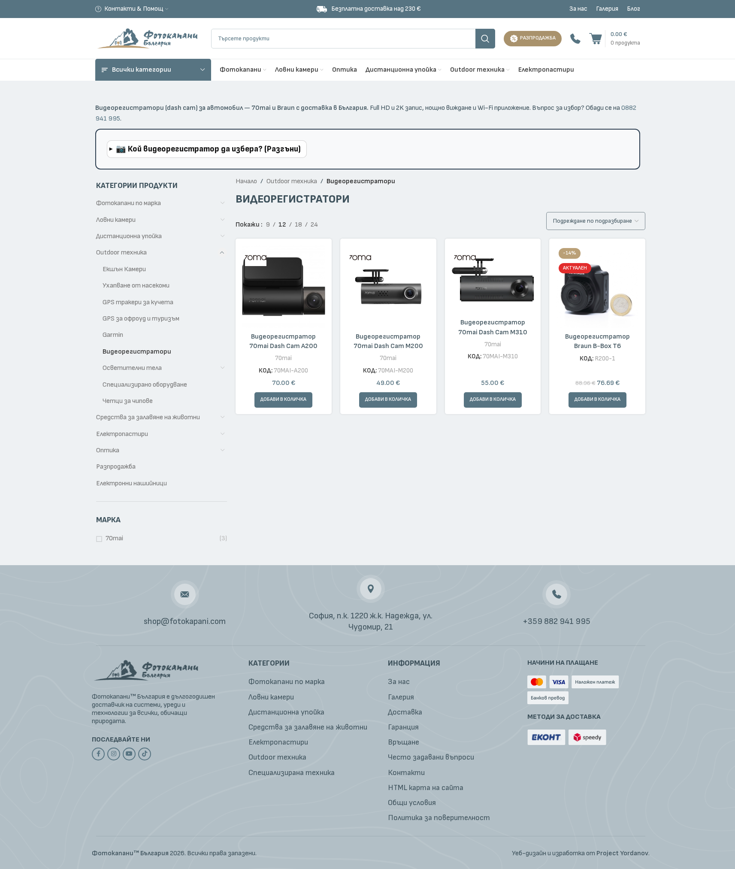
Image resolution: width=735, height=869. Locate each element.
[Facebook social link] (98, 754)
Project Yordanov (622, 853)
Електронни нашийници (131, 483)
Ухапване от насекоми (136, 286)
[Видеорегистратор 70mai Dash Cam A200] (283, 286)
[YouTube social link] (129, 754)
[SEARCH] (485, 38)
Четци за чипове (128, 401)
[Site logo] (149, 38)
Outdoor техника (121, 252)
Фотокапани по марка (128, 203)
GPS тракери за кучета (138, 302)
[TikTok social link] (144, 754)
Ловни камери (116, 220)
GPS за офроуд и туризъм (141, 319)
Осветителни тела (132, 368)
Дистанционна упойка (129, 236)
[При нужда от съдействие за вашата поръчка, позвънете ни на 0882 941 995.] (575, 38)
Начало (246, 181)
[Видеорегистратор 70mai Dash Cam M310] (493, 279)
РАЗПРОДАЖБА (538, 38)
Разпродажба (116, 467)
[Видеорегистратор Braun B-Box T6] (597, 286)
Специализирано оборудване (145, 385)
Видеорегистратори (137, 352)
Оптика (107, 450)
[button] (283, 400)
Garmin (113, 335)
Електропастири (122, 434)
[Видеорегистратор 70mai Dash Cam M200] (388, 286)
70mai (114, 538)
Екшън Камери (124, 269)
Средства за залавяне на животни (148, 417)
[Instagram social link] (113, 754)
